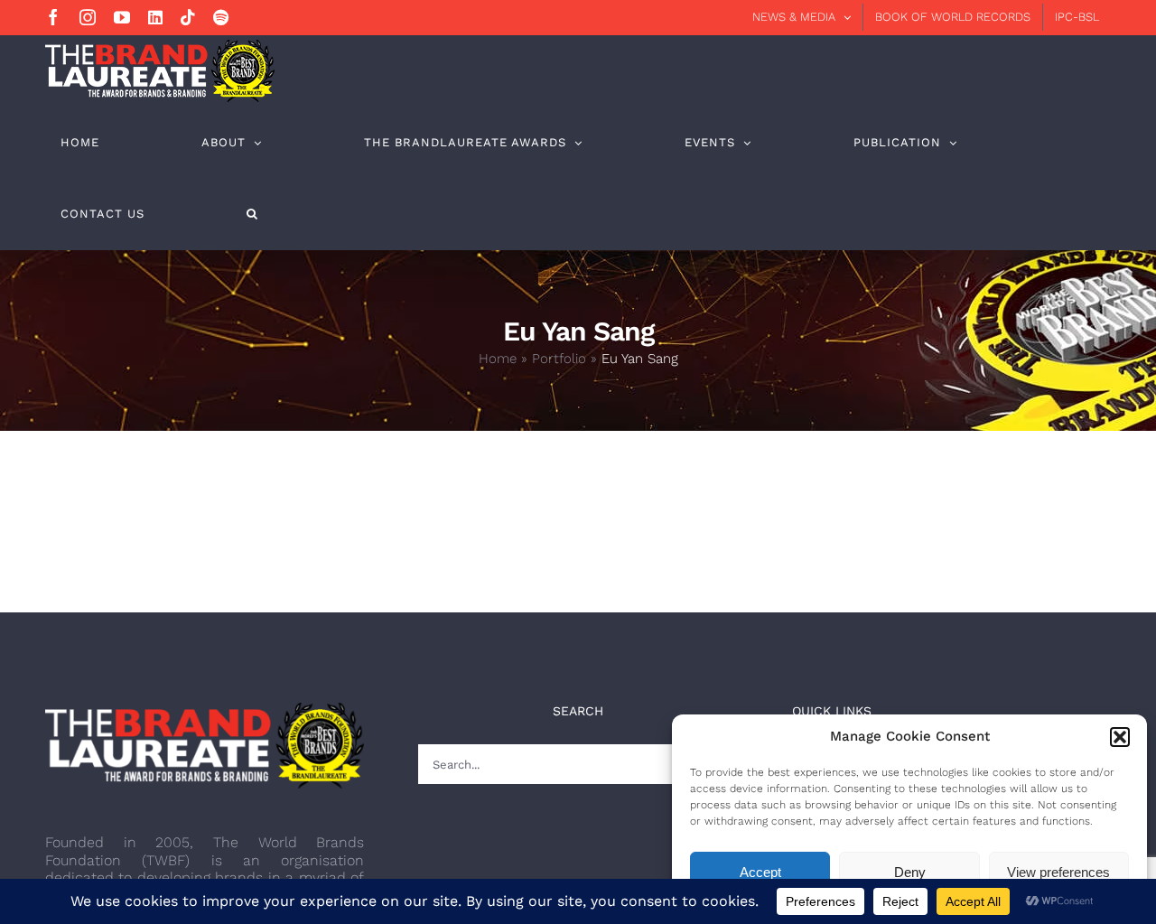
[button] (1120, 737)
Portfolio (559, 358)
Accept (760, 872)
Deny (910, 872)
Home (498, 358)
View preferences (1058, 872)
